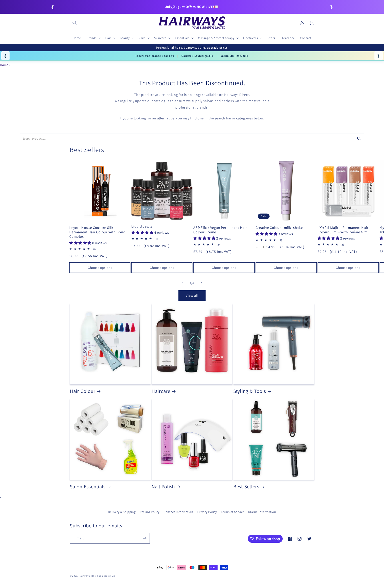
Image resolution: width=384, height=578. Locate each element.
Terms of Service (232, 512)
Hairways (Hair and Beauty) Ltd (97, 575)
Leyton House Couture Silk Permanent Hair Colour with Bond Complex (97, 232)
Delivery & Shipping (122, 512)
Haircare (161, 391)
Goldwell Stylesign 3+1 (197, 56)
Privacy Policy (207, 512)
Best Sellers (246, 486)
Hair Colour (82, 391)
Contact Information (178, 512)
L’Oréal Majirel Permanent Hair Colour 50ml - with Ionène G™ (343, 229)
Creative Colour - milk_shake (279, 227)
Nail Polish (163, 486)
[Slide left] (182, 283)
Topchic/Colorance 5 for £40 (154, 56)
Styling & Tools (249, 391)
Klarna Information (262, 512)
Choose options (100, 267)
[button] (75, 23)
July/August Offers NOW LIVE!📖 (192, 6)
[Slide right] (202, 283)
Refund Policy (150, 512)
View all (192, 295)
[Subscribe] (145, 538)
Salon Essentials (88, 486)
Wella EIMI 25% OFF (235, 56)
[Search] (359, 139)
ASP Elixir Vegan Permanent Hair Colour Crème (220, 229)
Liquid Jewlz (141, 226)
